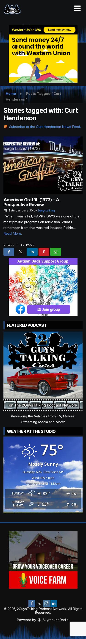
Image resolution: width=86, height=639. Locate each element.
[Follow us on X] (39, 603)
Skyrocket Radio (55, 620)
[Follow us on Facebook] (31, 603)
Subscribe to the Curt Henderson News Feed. (45, 126)
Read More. (12, 233)
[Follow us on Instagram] (46, 603)
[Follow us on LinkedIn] (53, 603)
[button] (77, 8)
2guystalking (46, 210)
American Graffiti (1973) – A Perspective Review (31, 202)
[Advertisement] (43, 54)
